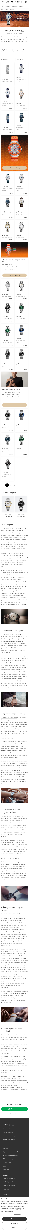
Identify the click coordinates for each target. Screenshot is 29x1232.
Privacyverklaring (8, 1159)
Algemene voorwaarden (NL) (11, 1152)
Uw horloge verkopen (9, 1178)
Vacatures (6, 1169)
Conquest (17, 50)
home (2, 9)
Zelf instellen (14, 1223)
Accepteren (14, 1219)
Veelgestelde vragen (9, 1139)
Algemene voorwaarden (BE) (11, 1155)
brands (6, 9)
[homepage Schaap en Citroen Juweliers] (14, 2)
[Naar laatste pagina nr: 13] (25, 485)
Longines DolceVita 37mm (9, 761)
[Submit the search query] (3, 6)
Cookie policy (7, 1162)
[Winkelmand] (26, 2)
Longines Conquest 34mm (9, 717)
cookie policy (17, 1214)
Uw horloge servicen (9, 1185)
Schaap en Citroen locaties (10, 1129)
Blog (4, 1166)
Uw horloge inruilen (8, 1182)
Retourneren (6, 1189)
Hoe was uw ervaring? (9, 1136)
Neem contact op (16, 1109)
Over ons (5, 1148)
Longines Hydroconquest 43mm (11, 741)
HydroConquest (6, 50)
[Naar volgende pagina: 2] (22, 485)
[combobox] (21, 59)
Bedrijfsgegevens (8, 1132)
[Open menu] (3, 2)
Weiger (14, 1228)
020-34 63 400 (7, 1124)
